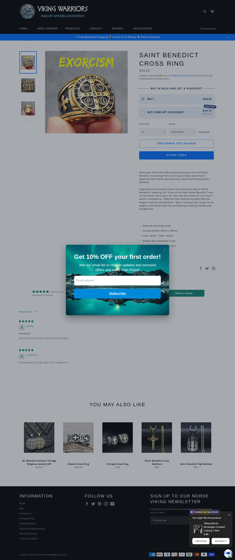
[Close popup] (229, 515)
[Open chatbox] (228, 553)
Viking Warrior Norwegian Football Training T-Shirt (214, 527)
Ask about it (220, 541)
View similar (201, 541)
